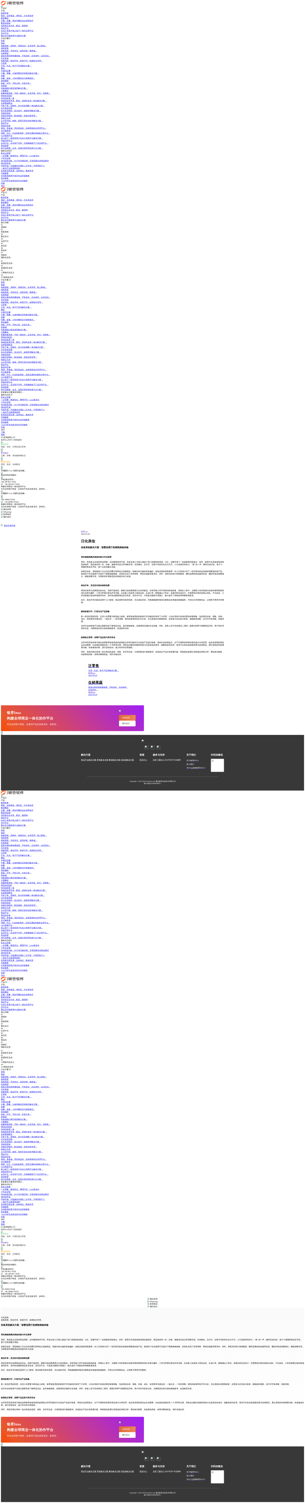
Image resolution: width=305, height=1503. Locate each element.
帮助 (3, 435)
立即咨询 (126, 718)
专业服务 (177, 760)
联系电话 (7, 514)
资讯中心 (143, 760)
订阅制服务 (17, 440)
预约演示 (7, 517)
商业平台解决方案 (88, 760)
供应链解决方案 (127, 760)
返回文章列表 (9, 526)
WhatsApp (7, 512)
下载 (3, 432)
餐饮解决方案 (114, 760)
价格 (3, 427)
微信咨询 (7, 509)
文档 (155, 760)
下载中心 (161, 760)
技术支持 (169, 760)
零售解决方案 (102, 760)
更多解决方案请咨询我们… (12, 392)
